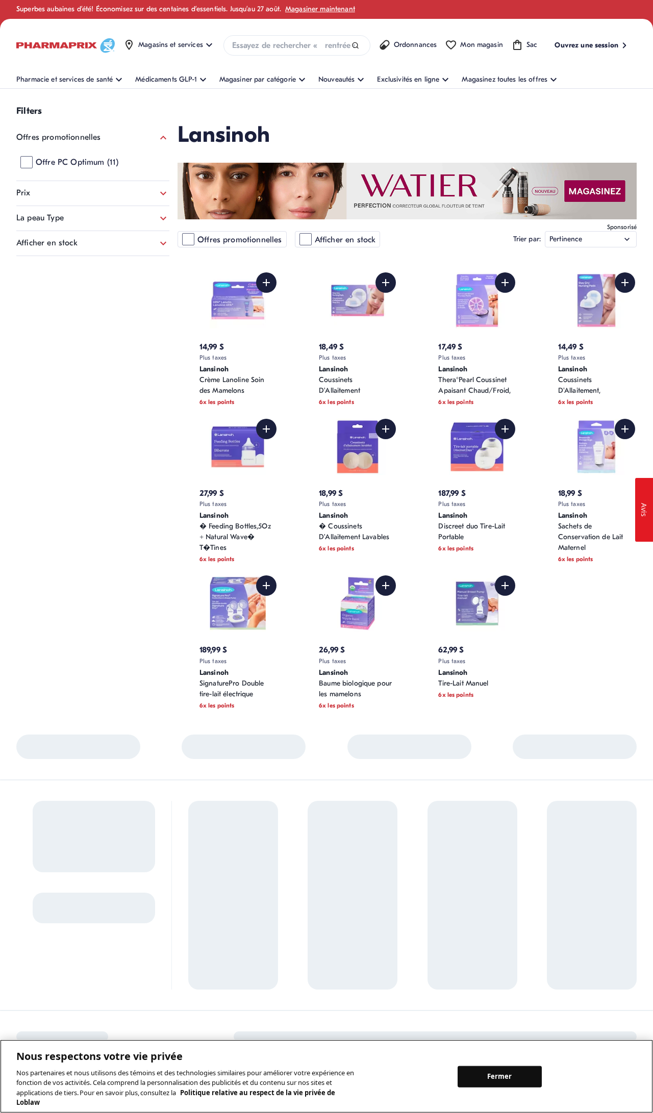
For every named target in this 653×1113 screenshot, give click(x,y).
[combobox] (296, 45)
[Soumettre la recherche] (355, 45)
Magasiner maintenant (320, 9)
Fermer (499, 1076)
